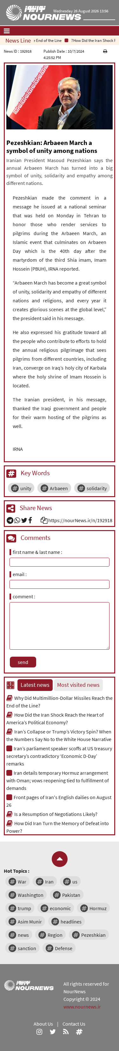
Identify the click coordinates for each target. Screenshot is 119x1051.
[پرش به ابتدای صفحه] (60, 859)
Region (55, 935)
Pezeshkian (93, 935)
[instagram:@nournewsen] (39, 1031)
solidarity (97, 488)
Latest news (35, 684)
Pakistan (71, 895)
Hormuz (98, 908)
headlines (71, 921)
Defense (63, 948)
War (22, 881)
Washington (30, 895)
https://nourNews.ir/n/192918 (80, 520)
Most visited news (78, 684)
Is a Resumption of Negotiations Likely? (55, 814)
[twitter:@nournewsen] (53, 1031)
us (74, 881)
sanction (27, 948)
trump (24, 908)
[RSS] (66, 1031)
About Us (43, 1024)
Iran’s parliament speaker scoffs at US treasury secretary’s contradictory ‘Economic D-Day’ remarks (59, 756)
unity (25, 488)
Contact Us (74, 1024)
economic (60, 908)
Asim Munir (30, 921)
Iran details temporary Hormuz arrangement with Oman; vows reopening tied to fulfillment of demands (57, 780)
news (23, 935)
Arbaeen (59, 488)
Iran (49, 881)
